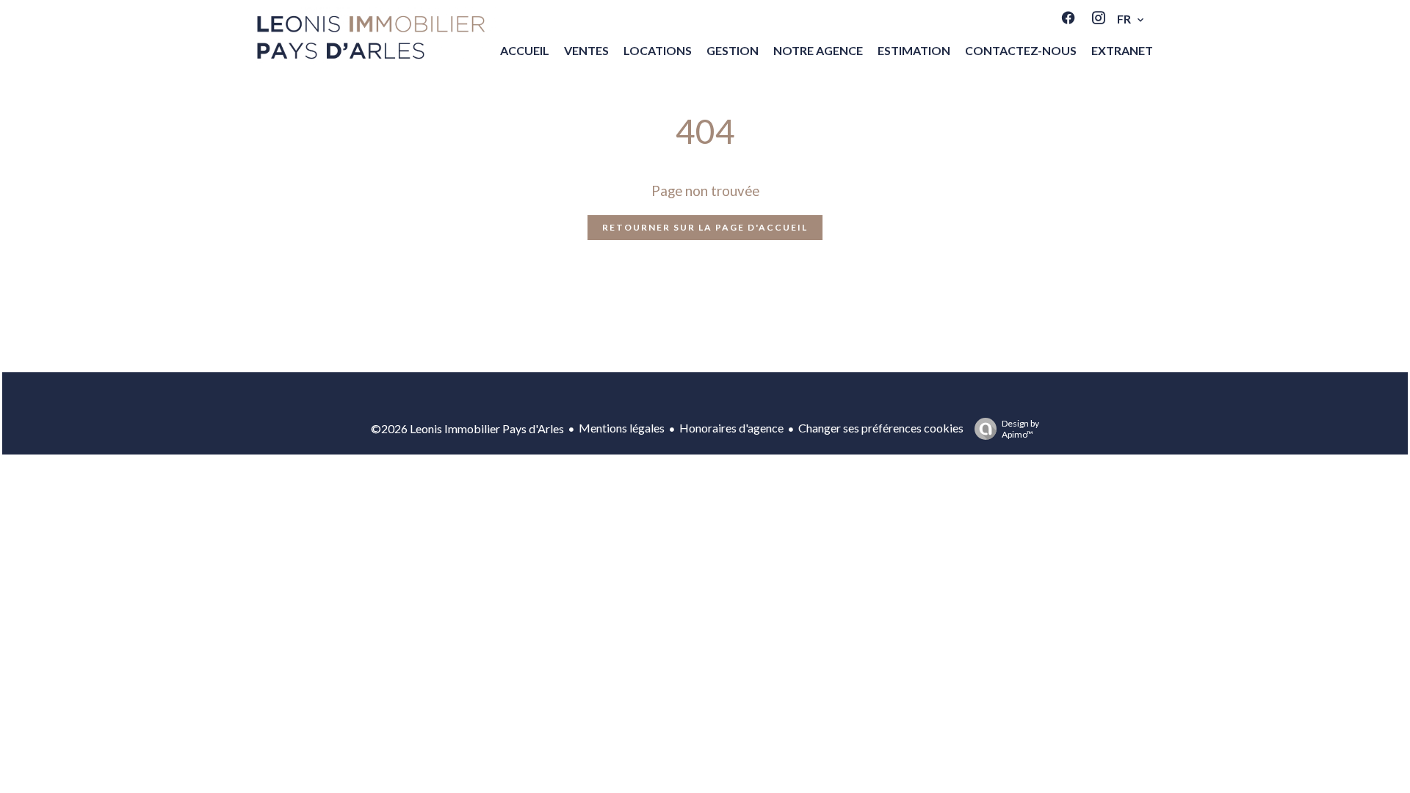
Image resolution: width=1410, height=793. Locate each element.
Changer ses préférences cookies (881, 428)
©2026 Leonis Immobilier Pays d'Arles (467, 428)
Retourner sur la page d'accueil (705, 227)
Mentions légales (622, 428)
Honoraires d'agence (731, 428)
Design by (1020, 429)
